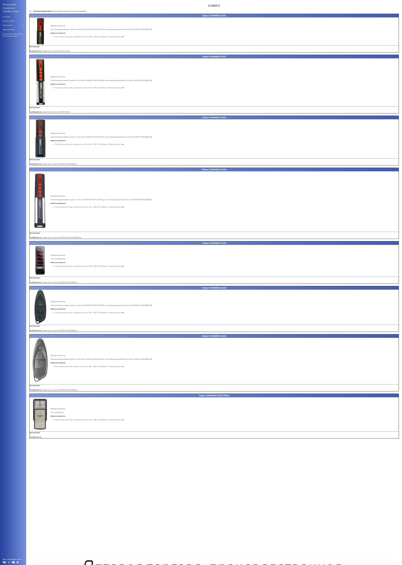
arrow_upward (397, 560)
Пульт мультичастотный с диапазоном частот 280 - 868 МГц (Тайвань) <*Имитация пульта (88, 37)
